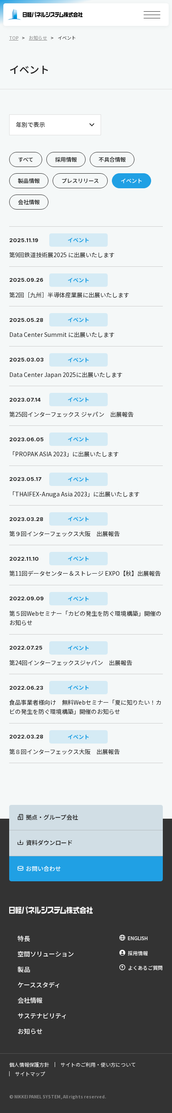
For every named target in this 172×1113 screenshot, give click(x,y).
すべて (25, 159)
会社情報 (29, 202)
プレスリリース (80, 181)
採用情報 (66, 159)
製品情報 (29, 181)
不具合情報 (112, 159)
